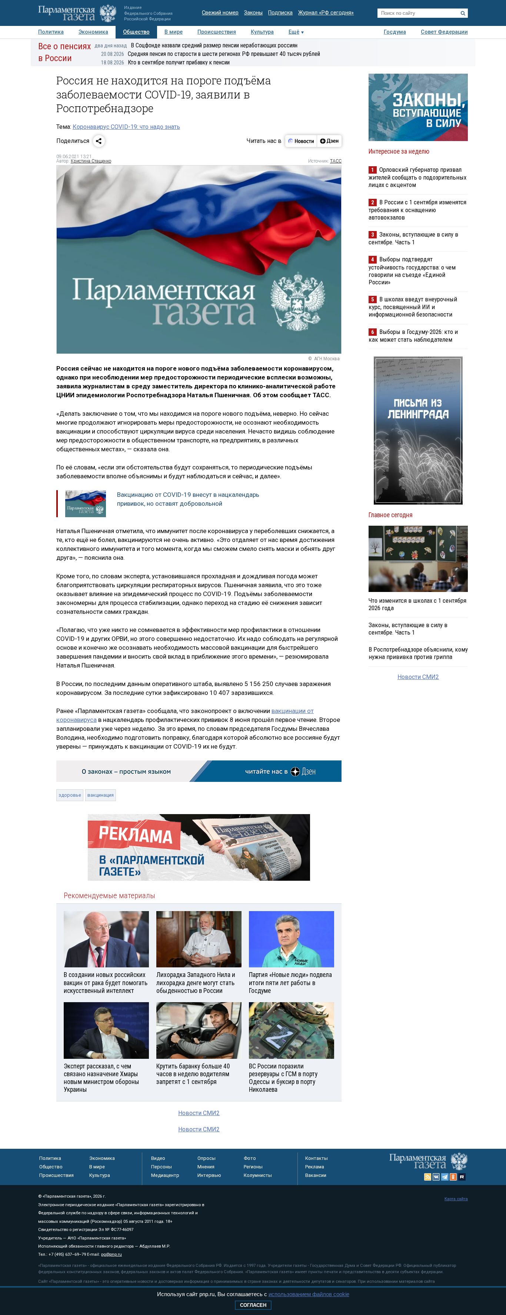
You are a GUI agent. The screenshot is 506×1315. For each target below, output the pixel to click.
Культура (262, 32)
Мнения (205, 1167)
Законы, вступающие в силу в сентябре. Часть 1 (413, 238)
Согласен (253, 1305)
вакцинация (100, 795)
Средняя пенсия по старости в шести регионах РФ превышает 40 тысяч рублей (210, 53)
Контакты (316, 1158)
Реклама (314, 1167)
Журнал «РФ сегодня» (326, 13)
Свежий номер (220, 13)
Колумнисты (258, 1175)
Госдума (395, 32)
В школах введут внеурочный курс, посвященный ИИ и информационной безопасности (413, 306)
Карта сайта (456, 1199)
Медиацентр (165, 1175)
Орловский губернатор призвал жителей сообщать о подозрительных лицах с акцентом (417, 177)
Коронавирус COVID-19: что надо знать (126, 126)
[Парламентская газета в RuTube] (462, 1177)
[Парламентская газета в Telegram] (445, 1177)
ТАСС (336, 161)
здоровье (70, 795)
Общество (136, 32)
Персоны (161, 1167)
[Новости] (301, 141)
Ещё (294, 32)
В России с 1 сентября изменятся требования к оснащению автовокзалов (417, 209)
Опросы (206, 1158)
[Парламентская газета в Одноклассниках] (453, 1177)
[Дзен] (329, 141)
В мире (173, 32)
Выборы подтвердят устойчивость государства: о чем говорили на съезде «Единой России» (412, 270)
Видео (158, 1158)
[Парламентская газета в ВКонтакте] (436, 1177)
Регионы (253, 1167)
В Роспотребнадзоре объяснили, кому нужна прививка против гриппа (418, 653)
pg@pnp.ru (111, 1254)
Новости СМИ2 (199, 1113)
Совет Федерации (444, 32)
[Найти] (463, 13)
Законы (253, 13)
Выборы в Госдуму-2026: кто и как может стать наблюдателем (413, 335)
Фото (250, 1158)
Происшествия (216, 32)
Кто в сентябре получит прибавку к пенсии (165, 62)
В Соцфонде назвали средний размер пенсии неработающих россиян (195, 45)
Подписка (280, 13)
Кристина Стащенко (91, 161)
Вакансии (315, 1175)
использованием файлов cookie (309, 1294)
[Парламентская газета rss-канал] (428, 1177)
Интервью (209, 1175)
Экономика (93, 32)
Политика (51, 32)
